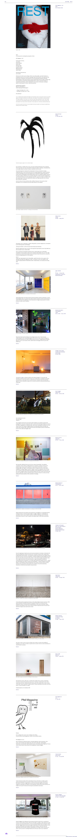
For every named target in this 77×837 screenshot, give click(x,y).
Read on (17, 263)
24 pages (22, 377)
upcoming (67, 1)
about (71, 1)
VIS (5, 1)
